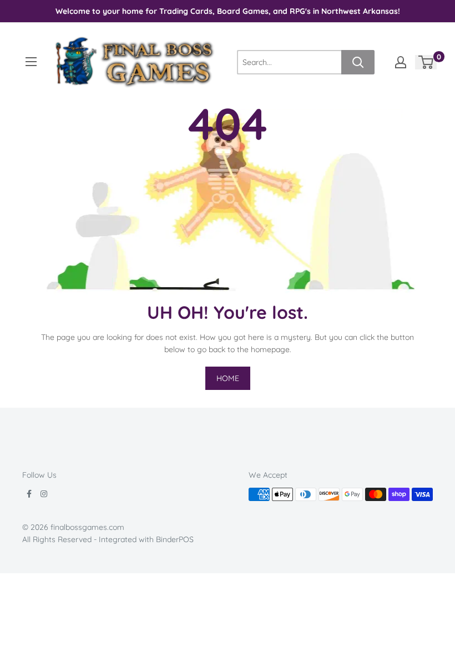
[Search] (358, 62)
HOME (227, 378)
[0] (426, 62)
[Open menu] (31, 62)
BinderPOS (175, 539)
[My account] (400, 62)
